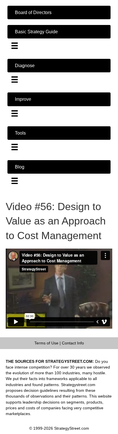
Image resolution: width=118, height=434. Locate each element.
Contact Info (73, 343)
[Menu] (14, 45)
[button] (59, 12)
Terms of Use (46, 343)
